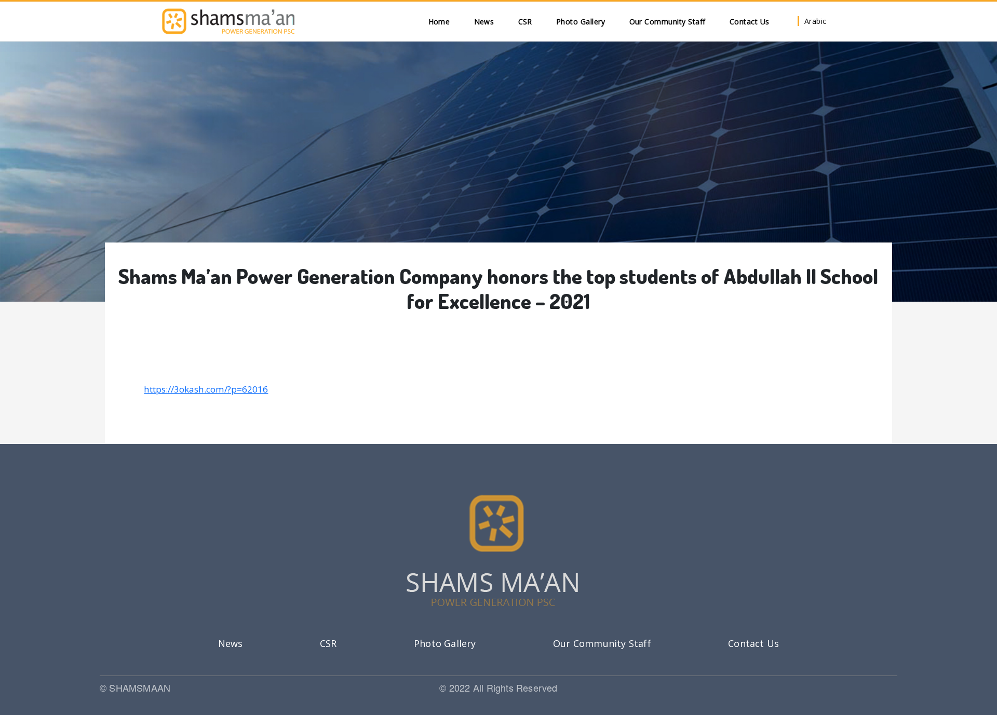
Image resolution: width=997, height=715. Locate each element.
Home (439, 21)
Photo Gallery (580, 21)
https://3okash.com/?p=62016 (206, 389)
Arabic (815, 21)
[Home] (228, 21)
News (484, 21)
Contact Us (750, 21)
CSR (525, 21)
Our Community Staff (667, 21)
